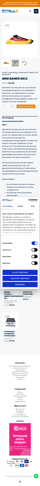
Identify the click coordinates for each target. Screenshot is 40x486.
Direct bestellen (26, 106)
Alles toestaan (20, 272)
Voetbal (20, 398)
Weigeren (20, 284)
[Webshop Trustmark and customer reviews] (20, 439)
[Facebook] (20, 482)
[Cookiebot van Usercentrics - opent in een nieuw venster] (28, 200)
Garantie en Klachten (20, 372)
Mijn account (20, 409)
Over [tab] (33, 206)
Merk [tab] (4, 125)
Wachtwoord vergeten (20, 416)
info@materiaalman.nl (26, 476)
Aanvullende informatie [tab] (12, 121)
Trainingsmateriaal (20, 396)
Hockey (20, 400)
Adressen (20, 413)
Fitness (20, 392)
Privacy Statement (20, 375)
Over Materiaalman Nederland (20, 366)
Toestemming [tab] (7, 206)
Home (4, 73)
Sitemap (20, 379)
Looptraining (12, 73)
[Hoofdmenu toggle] (36, 11)
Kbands (32, 73)
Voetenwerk (23, 73)
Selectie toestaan (20, 278)
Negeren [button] (34, 4)
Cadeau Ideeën (20, 401)
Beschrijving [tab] (7, 118)
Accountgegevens (20, 415)
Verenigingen (20, 377)
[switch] (34, 249)
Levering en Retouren (20, 368)
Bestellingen (20, 411)
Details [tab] (20, 206)
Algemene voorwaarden (20, 374)
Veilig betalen (20, 370)
